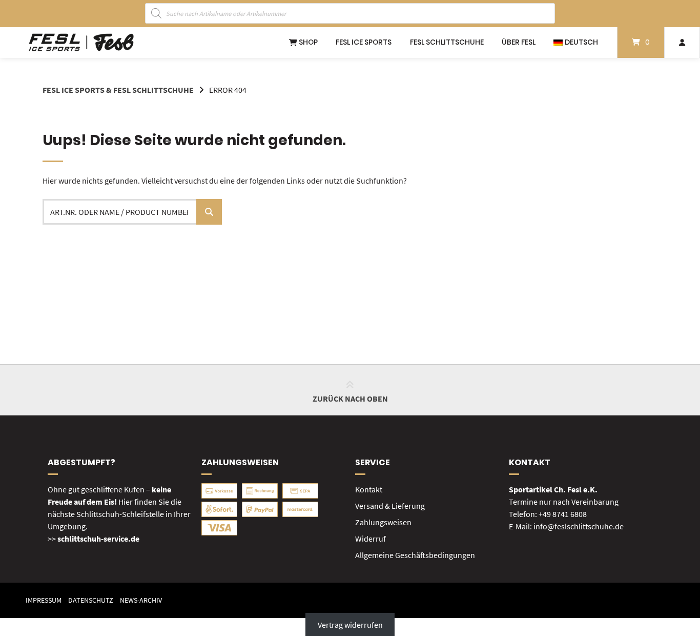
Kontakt (368, 489)
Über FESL (519, 42)
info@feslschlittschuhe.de (578, 526)
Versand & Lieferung (390, 506)
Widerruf (370, 538)
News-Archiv (141, 600)
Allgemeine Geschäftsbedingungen (415, 555)
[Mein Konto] (682, 42)
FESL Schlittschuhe (447, 42)
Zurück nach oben (350, 398)
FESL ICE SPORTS (364, 42)
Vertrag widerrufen (350, 624)
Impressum (43, 600)
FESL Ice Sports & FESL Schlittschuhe (118, 90)
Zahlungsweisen (383, 522)
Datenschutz (90, 600)
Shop (307, 42)
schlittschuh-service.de (98, 538)
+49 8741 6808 (563, 514)
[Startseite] (81, 42)
